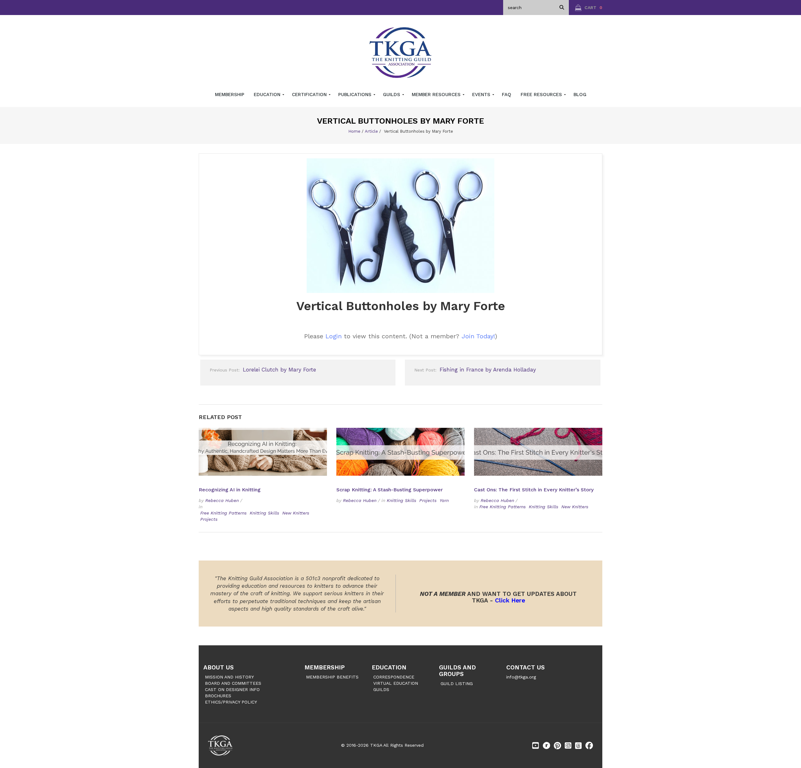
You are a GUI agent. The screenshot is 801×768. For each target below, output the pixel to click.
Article (371, 131)
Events (482, 94)
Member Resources (437, 94)
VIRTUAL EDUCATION (395, 683)
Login (333, 336)
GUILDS (381, 689)
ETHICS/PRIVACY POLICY (231, 701)
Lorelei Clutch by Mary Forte (263, 369)
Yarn (444, 500)
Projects (208, 519)
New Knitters (295, 512)
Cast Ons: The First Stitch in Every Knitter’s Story (534, 490)
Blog (580, 94)
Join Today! (478, 336)
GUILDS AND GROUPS (457, 671)
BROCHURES (218, 695)
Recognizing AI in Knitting (230, 490)
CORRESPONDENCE (393, 676)
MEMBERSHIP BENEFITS (332, 676)
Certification (310, 94)
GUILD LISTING (457, 683)
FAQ (506, 94)
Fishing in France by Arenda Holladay (475, 369)
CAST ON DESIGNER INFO (232, 689)
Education (268, 94)
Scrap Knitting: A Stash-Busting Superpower (389, 490)
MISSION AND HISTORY (229, 676)
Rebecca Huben (222, 500)
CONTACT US (525, 667)
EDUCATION (389, 667)
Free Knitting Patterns (223, 512)
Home (354, 131)
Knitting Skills (264, 512)
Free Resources (542, 94)
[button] (588, 7)
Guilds (392, 94)
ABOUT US (218, 667)
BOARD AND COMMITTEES (233, 683)
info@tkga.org (521, 676)
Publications (355, 94)
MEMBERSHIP (324, 667)
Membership (229, 94)
